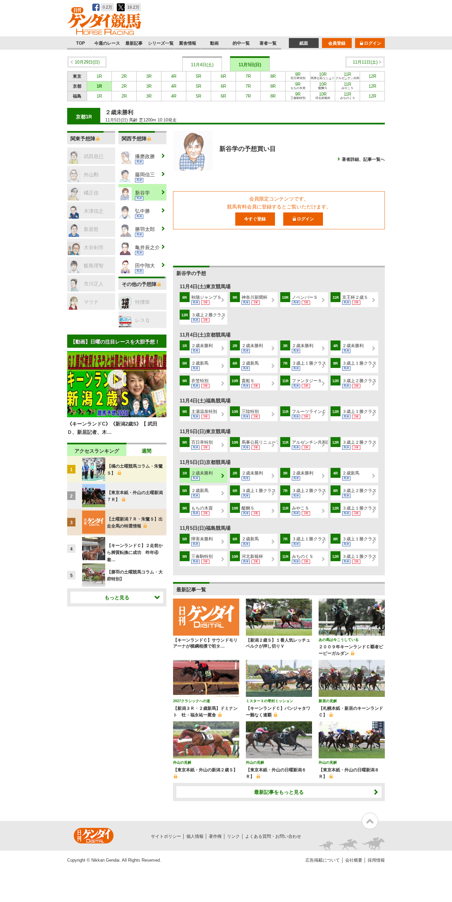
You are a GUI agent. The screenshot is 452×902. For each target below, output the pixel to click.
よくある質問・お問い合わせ (273, 836)
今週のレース (107, 43)
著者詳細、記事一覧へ (363, 159)
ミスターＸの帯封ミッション (269, 701)
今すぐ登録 (255, 218)
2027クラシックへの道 (191, 701)
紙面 (303, 43)
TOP (80, 43)
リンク (233, 836)
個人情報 (194, 836)
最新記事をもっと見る (279, 792)
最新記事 (134, 43)
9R (298, 76)
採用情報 (376, 860)
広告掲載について (322, 860)
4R (173, 76)
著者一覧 (268, 43)
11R (347, 76)
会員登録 (336, 43)
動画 (214, 43)
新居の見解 (328, 701)
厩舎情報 (187, 43)
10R (323, 76)
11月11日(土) (365, 62)
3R (149, 76)
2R (124, 76)
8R (273, 76)
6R (223, 76)
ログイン (372, 43)
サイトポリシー (166, 836)
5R (198, 76)
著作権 (215, 836)
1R (99, 76)
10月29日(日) (87, 62)
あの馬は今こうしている (339, 640)
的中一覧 (241, 43)
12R (372, 76)
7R (248, 76)
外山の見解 (182, 762)
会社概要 (353, 860)
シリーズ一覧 (161, 43)
